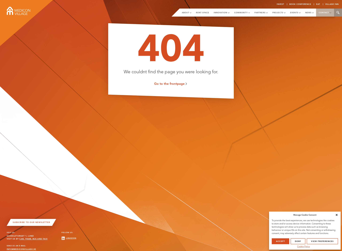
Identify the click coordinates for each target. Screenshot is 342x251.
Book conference (300, 4)
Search (338, 13)
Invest (280, 4)
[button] (336, 215)
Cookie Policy (303, 246)
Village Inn (332, 4)
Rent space (202, 12)
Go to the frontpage (169, 84)
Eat (318, 4)
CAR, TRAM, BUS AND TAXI (33, 239)
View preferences (322, 241)
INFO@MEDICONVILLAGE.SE (21, 249)
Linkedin (71, 238)
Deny (298, 241)
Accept (280, 241)
